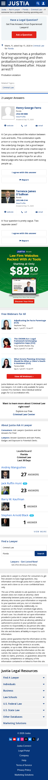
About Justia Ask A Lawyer (16, 425)
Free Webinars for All (13, 314)
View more (40, 531)
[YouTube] (14, 739)
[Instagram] (22, 739)
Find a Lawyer (9, 541)
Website (10, 125)
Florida (25, 9)
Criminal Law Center (24, 414)
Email (40, 125)
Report (25, 179)
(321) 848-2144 (22, 200)
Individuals (9, 684)
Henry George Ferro (28, 108)
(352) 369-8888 (22, 114)
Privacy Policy (24, 770)
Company (24, 755)
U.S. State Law (11, 710)
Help (24, 760)
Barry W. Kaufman (12, 499)
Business (8, 690)
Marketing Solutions (14, 723)
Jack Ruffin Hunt (11, 483)
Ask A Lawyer (14, 9)
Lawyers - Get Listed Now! (24, 561)
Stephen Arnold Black (14, 515)
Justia (3, 9)
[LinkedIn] (10, 739)
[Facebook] (18, 739)
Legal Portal (24, 751)
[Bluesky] (29, 739)
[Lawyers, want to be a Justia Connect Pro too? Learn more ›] (24, 483)
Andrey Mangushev (13, 467)
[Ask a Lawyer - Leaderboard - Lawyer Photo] (5, 474)
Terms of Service (24, 765)
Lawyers (5, 437)
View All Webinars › (24, 376)
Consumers (6, 430)
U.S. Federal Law (12, 703)
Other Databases (12, 716)
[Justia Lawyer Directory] (37, 739)
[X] (33, 739)
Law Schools (10, 697)
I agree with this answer (24, 172)
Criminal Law (36, 9)
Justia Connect (24, 746)
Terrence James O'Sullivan (26, 193)
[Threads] (26, 739)
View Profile (21, 116)
